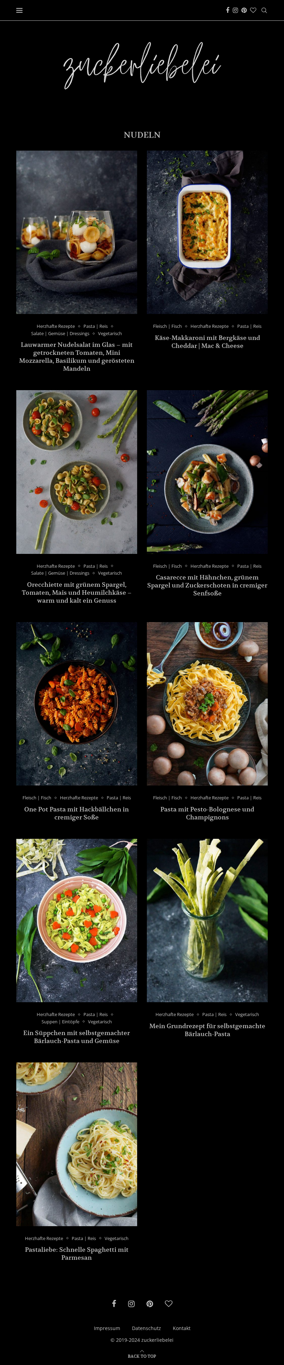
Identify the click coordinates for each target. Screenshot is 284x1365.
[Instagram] (235, 10)
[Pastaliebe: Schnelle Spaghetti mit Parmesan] (76, 1144)
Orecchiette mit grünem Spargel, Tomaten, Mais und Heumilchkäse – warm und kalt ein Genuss (77, 592)
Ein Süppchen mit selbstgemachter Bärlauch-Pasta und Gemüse (76, 1037)
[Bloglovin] (253, 10)
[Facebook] (227, 10)
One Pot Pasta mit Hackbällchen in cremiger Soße (76, 813)
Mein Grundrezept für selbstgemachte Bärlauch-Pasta (207, 1030)
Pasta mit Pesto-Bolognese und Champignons (207, 813)
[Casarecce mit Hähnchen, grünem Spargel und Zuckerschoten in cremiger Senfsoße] (207, 472)
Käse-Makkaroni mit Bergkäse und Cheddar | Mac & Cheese (207, 342)
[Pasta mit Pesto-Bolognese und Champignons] (207, 703)
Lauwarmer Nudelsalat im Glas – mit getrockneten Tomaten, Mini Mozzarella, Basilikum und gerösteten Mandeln (76, 356)
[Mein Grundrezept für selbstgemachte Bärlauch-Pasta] (207, 920)
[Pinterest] (244, 10)
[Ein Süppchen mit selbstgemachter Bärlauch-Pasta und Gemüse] (76, 920)
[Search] (264, 10)
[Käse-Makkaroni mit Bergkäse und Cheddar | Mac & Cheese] (207, 232)
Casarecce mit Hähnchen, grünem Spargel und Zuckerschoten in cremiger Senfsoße (207, 585)
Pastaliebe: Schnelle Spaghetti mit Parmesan (76, 1253)
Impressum (107, 1328)
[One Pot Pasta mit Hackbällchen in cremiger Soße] (76, 703)
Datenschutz (146, 1328)
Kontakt (181, 1328)
